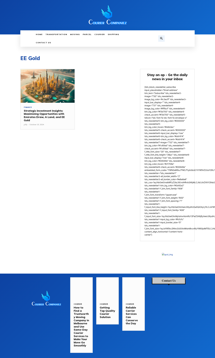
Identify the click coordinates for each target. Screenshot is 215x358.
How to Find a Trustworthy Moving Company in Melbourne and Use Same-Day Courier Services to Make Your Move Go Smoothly (81, 326)
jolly (25, 124)
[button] (161, 38)
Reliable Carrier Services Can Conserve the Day (132, 315)
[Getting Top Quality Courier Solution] (107, 289)
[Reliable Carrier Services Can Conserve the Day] (134, 289)
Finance (28, 107)
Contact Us (169, 280)
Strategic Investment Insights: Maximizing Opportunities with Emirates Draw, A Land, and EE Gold (44, 115)
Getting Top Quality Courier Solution (107, 312)
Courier (78, 304)
